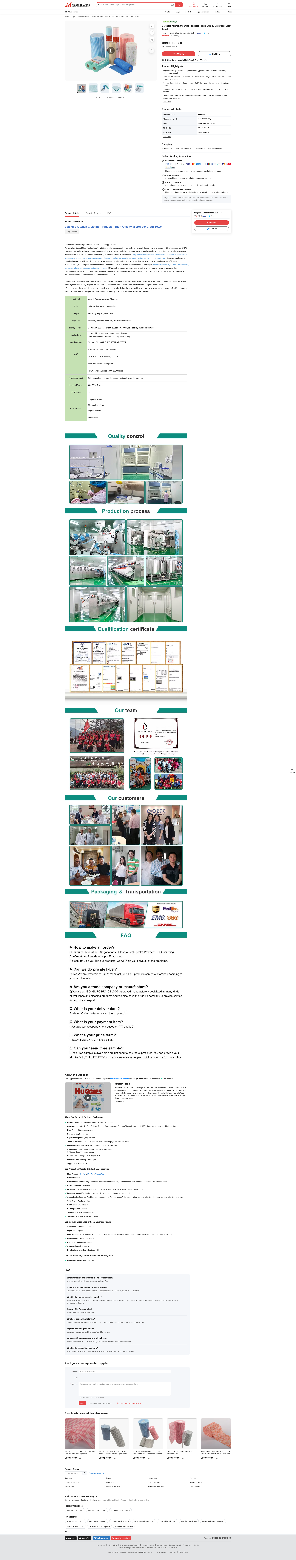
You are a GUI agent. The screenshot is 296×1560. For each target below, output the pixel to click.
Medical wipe (69, 1486)
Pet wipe (193, 1478)
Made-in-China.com (138, 1548)
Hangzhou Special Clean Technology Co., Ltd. (178, 33)
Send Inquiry (178, 54)
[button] (172, 5)
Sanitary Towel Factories (120, 1521)
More (67, 1531)
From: (75, 1372)
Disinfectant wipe (154, 1482)
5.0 (197, 216)
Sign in (229, 6)
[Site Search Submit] (179, 4)
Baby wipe (68, 1478)
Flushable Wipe (195, 1486)
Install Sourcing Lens (122, 1538)
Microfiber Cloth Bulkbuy (124, 1527)
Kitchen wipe (152, 1478)
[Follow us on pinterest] (226, 1538)
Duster (108, 1478)
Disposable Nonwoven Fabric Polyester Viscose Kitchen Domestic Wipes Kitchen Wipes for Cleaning (113, 1453)
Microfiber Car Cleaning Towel (99, 1527)
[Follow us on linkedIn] (230, 1538)
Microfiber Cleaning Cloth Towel (213, 1521)
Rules (230, 12)
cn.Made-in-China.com (170, 1548)
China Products (112, 1545)
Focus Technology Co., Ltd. (131, 1552)
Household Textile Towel (167, 1521)
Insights (196, 1545)
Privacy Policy (183, 1552)
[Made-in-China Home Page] (77, 4)
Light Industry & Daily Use (81, 16)
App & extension (203, 12)
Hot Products (101, 1545)
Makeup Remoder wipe (156, 1486)
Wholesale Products (148, 1545)
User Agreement (161, 1552)
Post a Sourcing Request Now (129, 1403)
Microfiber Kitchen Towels (130, 16)
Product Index (187, 1545)
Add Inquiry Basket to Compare (111, 97)
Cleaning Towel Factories (75, 1521)
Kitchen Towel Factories (97, 1521)
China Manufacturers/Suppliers (129, 1545)
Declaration (172, 1552)
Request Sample (201, 60)
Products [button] (102, 4)
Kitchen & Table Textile (100, 16)
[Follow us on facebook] (213, 1538)
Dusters (83, 1174)
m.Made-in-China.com (153, 1548)
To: (76, 1378)
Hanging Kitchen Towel (75, 1510)
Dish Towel (114, 16)
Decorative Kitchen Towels (120, 1510)
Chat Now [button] (216, 54)
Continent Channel (175, 1545)
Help (190, 12)
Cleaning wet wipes (72, 1482)
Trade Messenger (101, 1538)
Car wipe (109, 1482)
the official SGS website (119, 1078)
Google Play (84, 1538)
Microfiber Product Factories (144, 1521)
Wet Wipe (90, 1174)
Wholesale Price (162, 1545)
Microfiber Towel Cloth (189, 1521)
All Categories (73, 12)
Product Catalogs (97, 1473)
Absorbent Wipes (196, 1482)
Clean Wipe (99, 1174)
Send (82, 1403)
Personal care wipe (113, 1486)
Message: (74, 1384)
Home (67, 16)
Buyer (178, 12)
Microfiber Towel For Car (75, 1527)
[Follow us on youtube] (223, 1538)
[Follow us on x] (216, 1538)
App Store (70, 1538)
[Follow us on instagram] (220, 1538)
